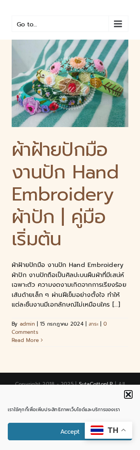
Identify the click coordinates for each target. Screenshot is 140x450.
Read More (25, 340)
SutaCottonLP (96, 384)
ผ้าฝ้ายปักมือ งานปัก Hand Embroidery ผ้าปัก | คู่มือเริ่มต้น (65, 194)
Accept (70, 431)
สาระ (93, 324)
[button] (128, 394)
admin (27, 324)
